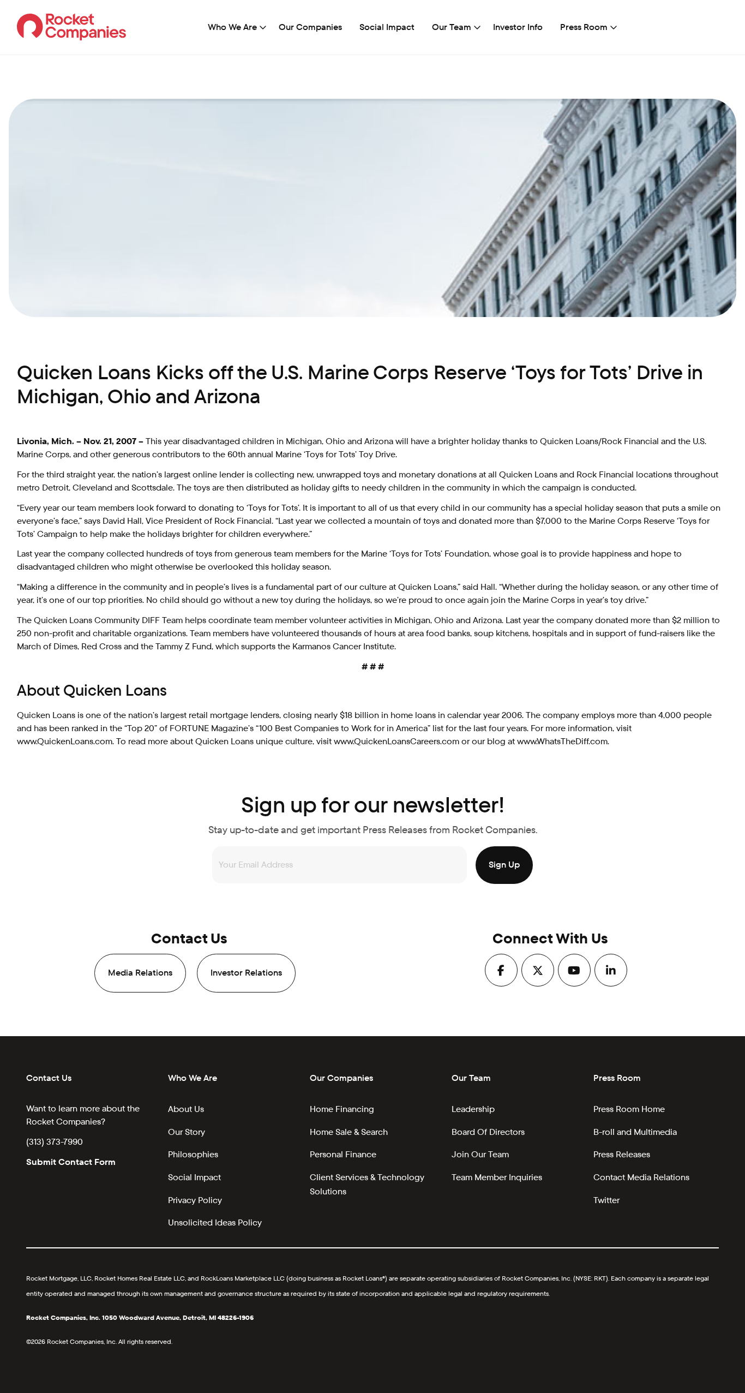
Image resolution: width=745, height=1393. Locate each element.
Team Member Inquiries (497, 1177)
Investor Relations (246, 972)
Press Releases (621, 1154)
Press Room (584, 27)
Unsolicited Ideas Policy (215, 1222)
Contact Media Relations (641, 1177)
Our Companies (310, 27)
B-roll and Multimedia (635, 1132)
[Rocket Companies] (72, 26)
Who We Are (232, 27)
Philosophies (193, 1154)
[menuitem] (234, 27)
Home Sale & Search (349, 1132)
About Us (186, 1109)
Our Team (451, 27)
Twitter (606, 1200)
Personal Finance (343, 1154)
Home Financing (342, 1109)
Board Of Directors (488, 1132)
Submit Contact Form (71, 1162)
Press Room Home (629, 1109)
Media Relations (140, 972)
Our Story (186, 1132)
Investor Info (518, 27)
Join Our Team (480, 1154)
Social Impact (386, 27)
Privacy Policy (195, 1200)
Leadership (473, 1109)
